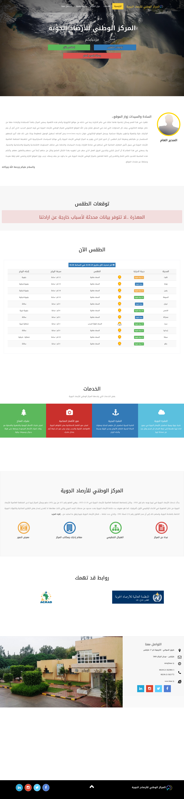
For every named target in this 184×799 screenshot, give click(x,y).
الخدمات (107, 6)
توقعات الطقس (115, 47)
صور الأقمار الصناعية (69, 421)
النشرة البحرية (115, 421)
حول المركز (95, 6)
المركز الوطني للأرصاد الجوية (143, 6)
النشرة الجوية (161, 421)
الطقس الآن (69, 47)
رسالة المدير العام (92, 56)
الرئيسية (118, 6)
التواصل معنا (66, 6)
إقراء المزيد (55, 514)
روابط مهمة (81, 6)
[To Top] (92, 788)
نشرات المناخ (23, 421)
